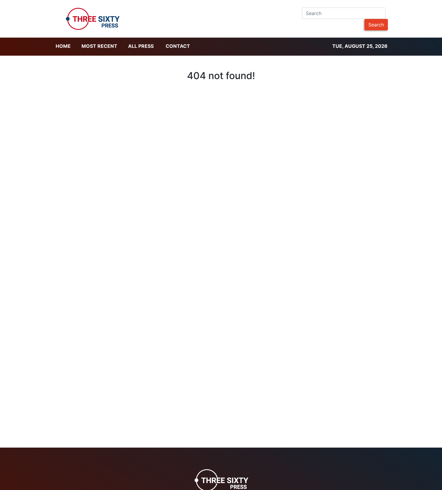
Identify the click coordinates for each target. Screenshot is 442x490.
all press (141, 46)
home (63, 46)
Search (376, 25)
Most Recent (99, 46)
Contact (178, 46)
